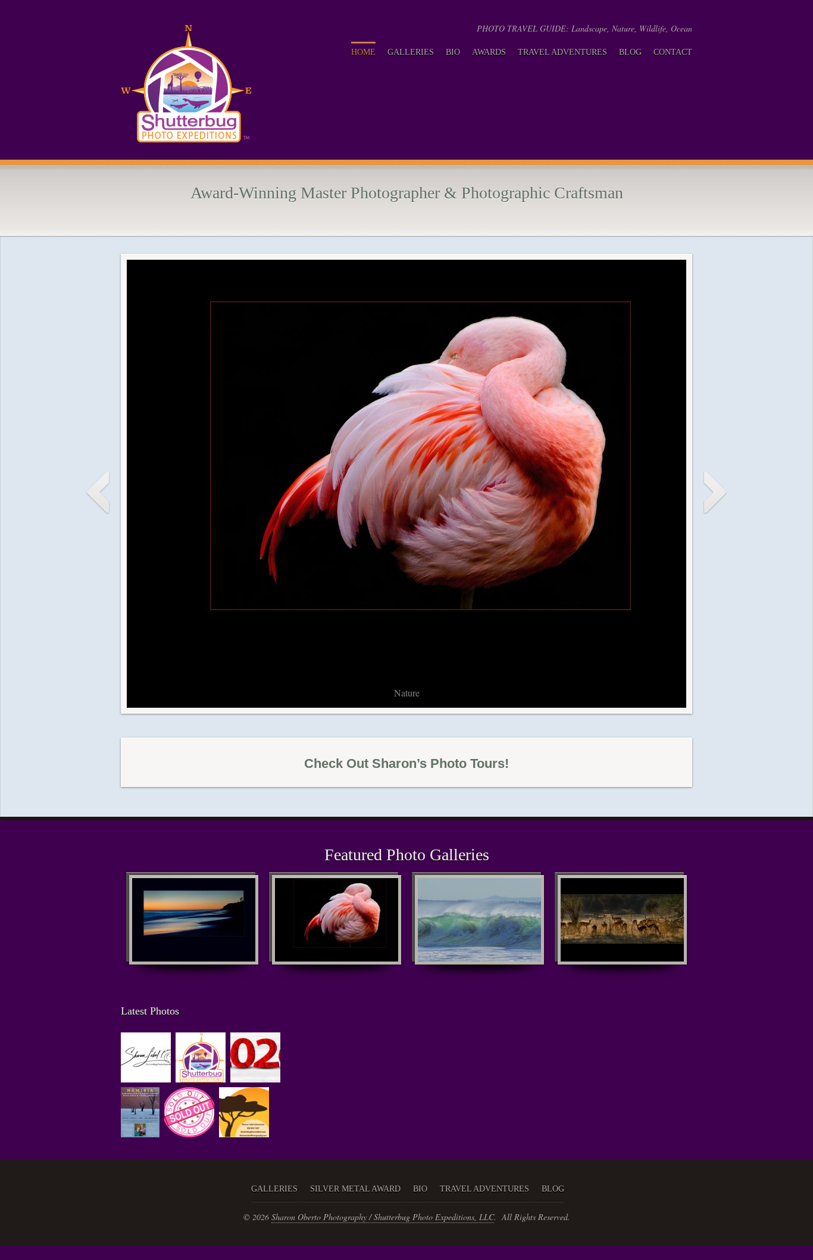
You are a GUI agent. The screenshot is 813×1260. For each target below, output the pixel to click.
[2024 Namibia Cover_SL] (140, 1130)
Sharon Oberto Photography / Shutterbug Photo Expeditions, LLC (382, 1216)
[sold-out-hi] (189, 1130)
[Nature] (335, 926)
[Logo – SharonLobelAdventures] (244, 1130)
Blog (630, 52)
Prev (98, 492)
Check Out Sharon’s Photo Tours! (406, 763)
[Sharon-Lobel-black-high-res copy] (146, 1076)
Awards (489, 52)
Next (715, 492)
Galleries (410, 52)
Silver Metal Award (355, 1188)
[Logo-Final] (201, 1076)
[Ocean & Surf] (478, 926)
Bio (453, 52)
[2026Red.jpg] (255, 1076)
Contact (672, 52)
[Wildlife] (621, 926)
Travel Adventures (562, 52)
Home (363, 52)
